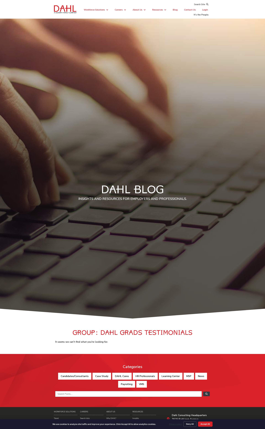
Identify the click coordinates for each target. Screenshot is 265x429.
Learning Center (171, 376)
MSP (188, 376)
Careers (119, 9)
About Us (137, 9)
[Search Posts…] (128, 394)
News (201, 376)
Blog (175, 9)
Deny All (190, 424)
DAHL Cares (122, 376)
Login (205, 9)
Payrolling (126, 384)
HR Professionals (145, 376)
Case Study (101, 376)
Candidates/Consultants (75, 376)
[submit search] (206, 394)
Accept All (205, 424)
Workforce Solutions (94, 9)
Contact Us (190, 9)
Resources (157, 9)
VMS (141, 384)
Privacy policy (175, 424)
